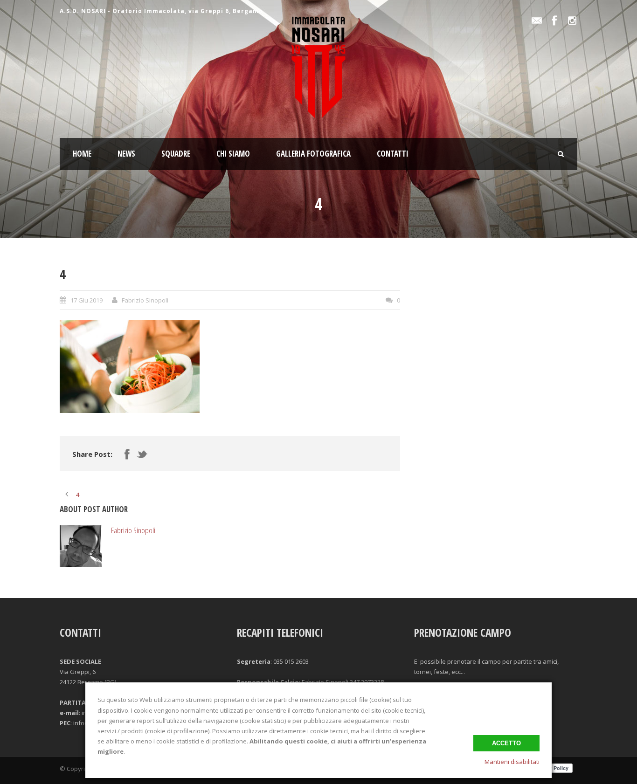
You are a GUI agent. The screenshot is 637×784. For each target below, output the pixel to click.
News (126, 153)
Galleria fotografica (313, 153)
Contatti (393, 153)
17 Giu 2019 (86, 300)
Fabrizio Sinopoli (145, 300)
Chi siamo (233, 153)
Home (82, 153)
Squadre (175, 153)
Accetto (506, 743)
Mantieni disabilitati (512, 761)
